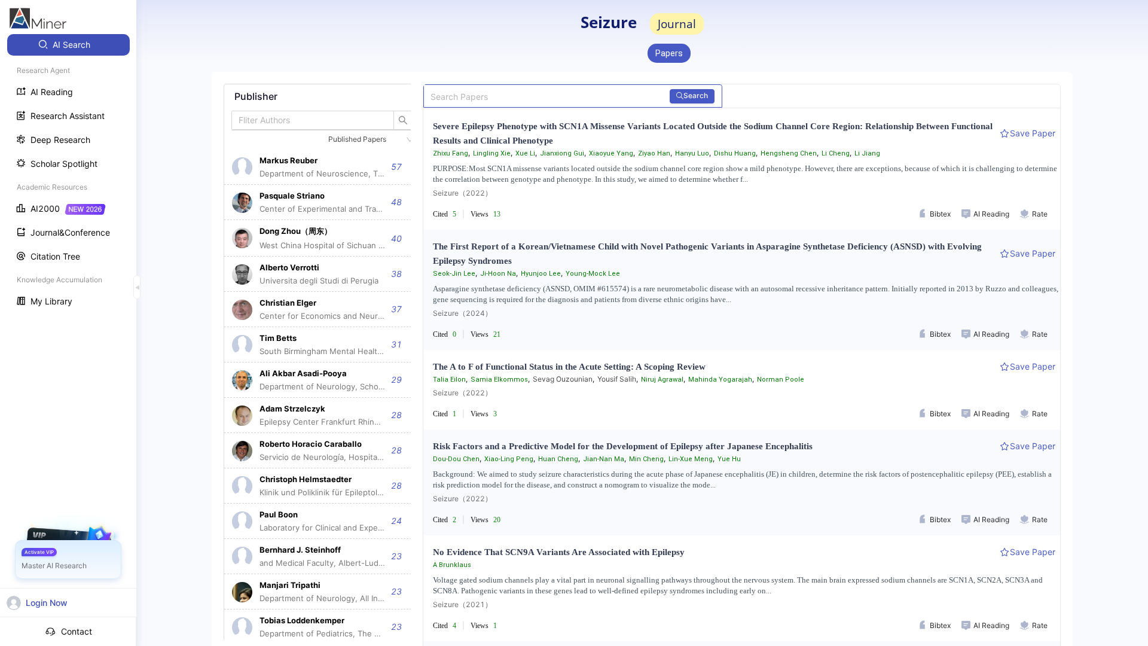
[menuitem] (68, 45)
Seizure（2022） (462, 192)
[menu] (68, 174)
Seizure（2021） (462, 604)
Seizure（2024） (462, 313)
